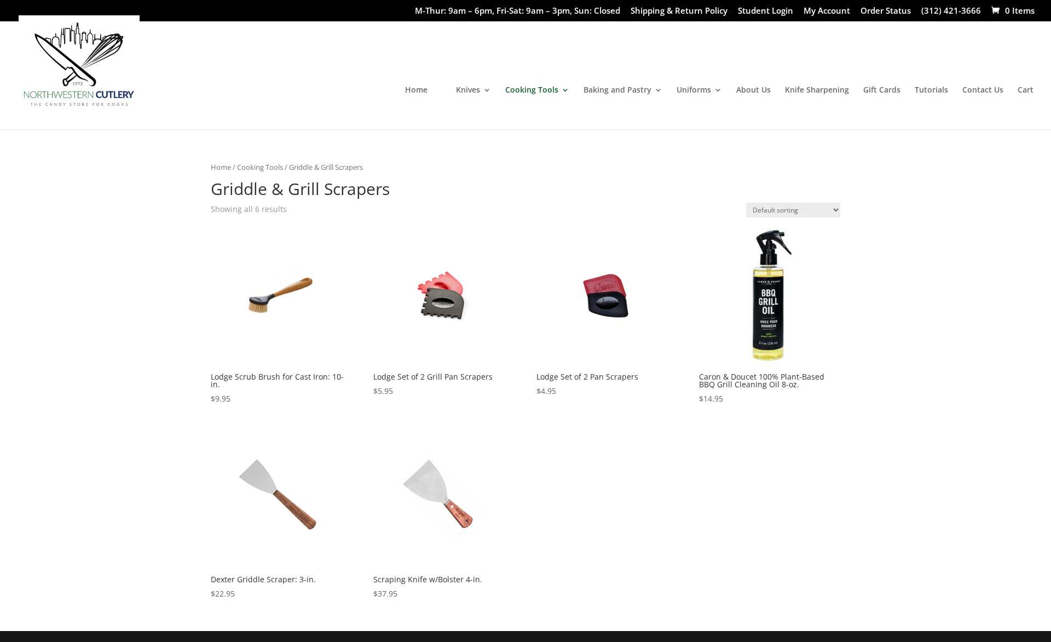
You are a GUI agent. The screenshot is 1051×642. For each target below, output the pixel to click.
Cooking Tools (531, 90)
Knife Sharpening (817, 90)
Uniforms (694, 90)
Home (416, 90)
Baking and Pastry (617, 90)
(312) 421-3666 (951, 11)
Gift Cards (881, 90)
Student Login (765, 11)
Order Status (886, 11)
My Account (827, 11)
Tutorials (931, 90)
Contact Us (982, 90)
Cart (1025, 90)
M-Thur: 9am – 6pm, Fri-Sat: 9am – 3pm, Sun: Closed (517, 11)
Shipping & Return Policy (679, 11)
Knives (468, 90)
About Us (753, 90)
